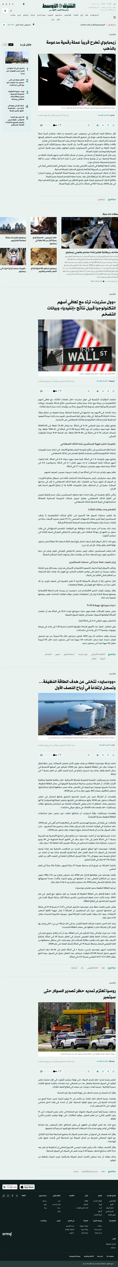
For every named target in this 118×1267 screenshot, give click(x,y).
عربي (115, 4)
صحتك (45, 1201)
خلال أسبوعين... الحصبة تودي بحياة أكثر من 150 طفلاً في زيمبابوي (45, 240)
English (109, 4)
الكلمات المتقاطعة (111, 1244)
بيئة (45, 1208)
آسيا (100, 1208)
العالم (87, 15)
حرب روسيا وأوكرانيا (90, 1171)
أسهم (57, 654)
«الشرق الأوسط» (103, 115)
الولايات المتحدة (97, 1201)
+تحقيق (72, 1233)
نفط (103, 968)
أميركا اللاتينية (98, 1215)
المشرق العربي (109, 1211)
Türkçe (103, 4)
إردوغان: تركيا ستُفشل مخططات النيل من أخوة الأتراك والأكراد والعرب (80, 25)
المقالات (86, 1201)
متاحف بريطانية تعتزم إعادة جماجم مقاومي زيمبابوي (92, 252)
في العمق (25, 15)
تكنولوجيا (50, 15)
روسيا (76, 1171)
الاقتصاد (75, 15)
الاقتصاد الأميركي (98, 654)
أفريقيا (100, 1211)
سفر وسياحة (98, 1230)
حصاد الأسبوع (70, 1226)
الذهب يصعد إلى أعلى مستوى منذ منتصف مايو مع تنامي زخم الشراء (15, 82)
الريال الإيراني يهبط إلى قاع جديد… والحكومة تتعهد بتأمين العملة (16, 108)
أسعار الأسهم (69, 654)
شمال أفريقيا (109, 1208)
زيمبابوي (101, 199)
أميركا (102, 658)
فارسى (93, 4)
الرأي (81, 15)
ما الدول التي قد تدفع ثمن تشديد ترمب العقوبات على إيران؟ (15, 71)
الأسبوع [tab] (5, 44)
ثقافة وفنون (67, 15)
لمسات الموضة (98, 1233)
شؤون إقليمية (112, 1215)
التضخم (48, 654)
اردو (98, 4)
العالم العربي (112, 1201)
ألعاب (58, 20)
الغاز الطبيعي (92, 968)
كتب (59, 1201)
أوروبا (100, 1204)
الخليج (111, 1204)
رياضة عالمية (85, 1233)
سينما (58, 1208)
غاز (82, 968)
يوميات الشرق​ (41, 15)
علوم (45, 1204)
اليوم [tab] (11, 44)
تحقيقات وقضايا (69, 1230)
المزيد (52, 20)
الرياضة (33, 15)
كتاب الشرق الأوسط (82, 1208)
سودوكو (113, 1248)
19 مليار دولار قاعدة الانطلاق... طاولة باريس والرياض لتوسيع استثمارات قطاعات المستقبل (14, 121)
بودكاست (12, 15)
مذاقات (100, 1226)
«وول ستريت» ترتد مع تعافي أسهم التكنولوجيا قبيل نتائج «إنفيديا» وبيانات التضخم (81, 308)
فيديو (19, 15)
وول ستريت (82, 654)
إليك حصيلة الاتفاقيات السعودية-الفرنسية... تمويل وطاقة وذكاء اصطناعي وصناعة (16, 95)
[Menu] (114, 17)
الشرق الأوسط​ (94, 15)
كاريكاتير (86, 1204)
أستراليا (74, 968)
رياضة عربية (84, 1230)
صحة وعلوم (58, 15)
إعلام (59, 1211)
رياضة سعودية (84, 1226)
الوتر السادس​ (56, 1204)
